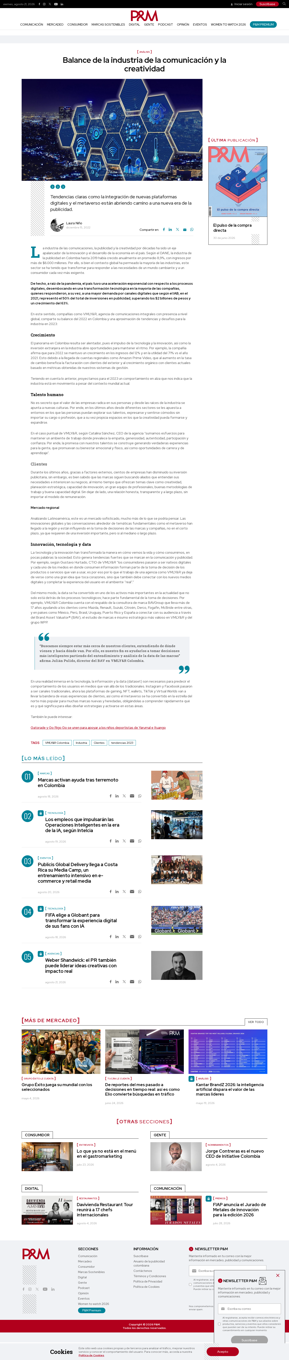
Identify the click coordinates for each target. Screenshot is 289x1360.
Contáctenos (142, 1271)
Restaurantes (88, 1198)
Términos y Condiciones (149, 1276)
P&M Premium (263, 24)
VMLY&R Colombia (57, 743)
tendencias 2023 (122, 743)
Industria (81, 743)
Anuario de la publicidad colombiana (149, 1263)
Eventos (200, 25)
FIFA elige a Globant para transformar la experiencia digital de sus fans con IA (81, 920)
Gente (149, 25)
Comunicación (31, 25)
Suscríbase (267, 4)
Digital (134, 25)
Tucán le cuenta (118, 1078)
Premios (220, 1198)
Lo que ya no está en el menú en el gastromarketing (106, 1153)
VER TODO (256, 1022)
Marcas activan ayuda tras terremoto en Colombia (78, 782)
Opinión (183, 25)
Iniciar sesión (243, 4)
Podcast (165, 25)
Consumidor (77, 25)
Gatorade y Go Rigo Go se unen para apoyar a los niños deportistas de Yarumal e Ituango (98, 727)
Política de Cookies (91, 1355)
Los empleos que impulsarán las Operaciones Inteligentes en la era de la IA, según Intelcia (82, 824)
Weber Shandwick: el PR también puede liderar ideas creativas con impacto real (81, 965)
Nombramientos (218, 1145)
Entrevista (86, 1145)
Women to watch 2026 (228, 25)
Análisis (203, 1078)
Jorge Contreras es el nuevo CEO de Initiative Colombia (235, 1153)
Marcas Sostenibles (108, 25)
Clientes (99, 743)
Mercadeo (55, 25)
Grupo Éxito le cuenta (38, 1078)
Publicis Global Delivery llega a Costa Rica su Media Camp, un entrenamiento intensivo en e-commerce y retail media (78, 872)
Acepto (222, 1352)
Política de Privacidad (147, 1281)
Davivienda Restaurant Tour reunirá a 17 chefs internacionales (105, 1210)
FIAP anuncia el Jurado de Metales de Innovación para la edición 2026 (239, 1210)
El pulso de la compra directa (232, 228)
